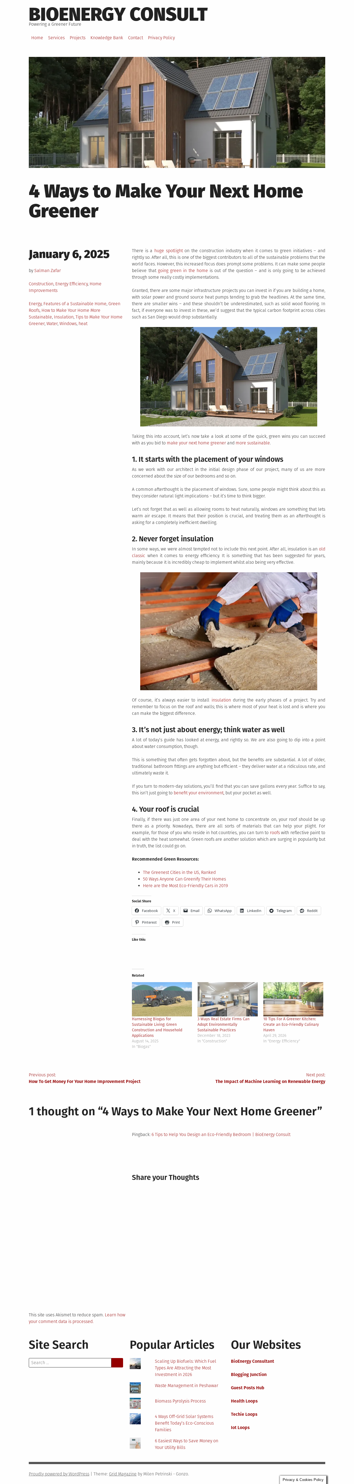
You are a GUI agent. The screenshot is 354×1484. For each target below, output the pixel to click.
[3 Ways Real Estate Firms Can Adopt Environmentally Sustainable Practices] (227, 999)
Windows (68, 323)
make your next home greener (196, 443)
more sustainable (253, 443)
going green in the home (183, 270)
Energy (35, 303)
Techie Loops (244, 1414)
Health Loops (244, 1401)
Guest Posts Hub (247, 1387)
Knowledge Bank (106, 37)
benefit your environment (198, 792)
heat (83, 323)
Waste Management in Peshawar (186, 1385)
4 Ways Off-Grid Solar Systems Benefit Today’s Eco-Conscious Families (184, 1423)
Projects (77, 37)
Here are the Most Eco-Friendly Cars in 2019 (185, 885)
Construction (41, 283)
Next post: (270, 1078)
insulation (221, 700)
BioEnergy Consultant (252, 1361)
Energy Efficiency (71, 283)
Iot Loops (240, 1427)
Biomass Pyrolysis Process (180, 1401)
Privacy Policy (161, 37)
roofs (275, 832)
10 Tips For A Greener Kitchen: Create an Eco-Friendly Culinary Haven (291, 1024)
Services (56, 37)
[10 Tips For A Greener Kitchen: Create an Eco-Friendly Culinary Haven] (293, 999)
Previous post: (84, 1078)
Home (37, 37)
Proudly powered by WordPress (59, 1474)
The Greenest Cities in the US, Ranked (179, 872)
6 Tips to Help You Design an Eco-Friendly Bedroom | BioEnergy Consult (221, 1134)
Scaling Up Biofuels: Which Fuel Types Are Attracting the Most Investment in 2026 (185, 1368)
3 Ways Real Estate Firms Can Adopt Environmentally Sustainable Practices (223, 1024)
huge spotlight (168, 250)
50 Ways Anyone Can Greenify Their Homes (184, 879)
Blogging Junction (249, 1374)
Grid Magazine (123, 1474)
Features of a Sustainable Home (74, 303)
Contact (135, 37)
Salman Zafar (47, 270)
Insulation (64, 317)
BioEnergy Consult (118, 14)
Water (52, 323)
